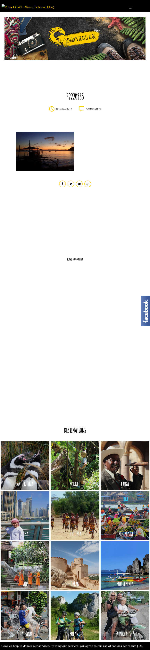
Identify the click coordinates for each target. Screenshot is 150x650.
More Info (130, 646)
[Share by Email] (79, 186)
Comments (93, 108)
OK (141, 646)
